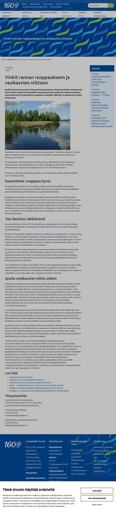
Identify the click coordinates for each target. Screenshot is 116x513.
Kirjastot (74, 464)
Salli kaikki (97, 491)
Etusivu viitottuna (78, 474)
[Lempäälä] (11, 5)
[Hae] (111, 5)
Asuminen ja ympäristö (7, 14)
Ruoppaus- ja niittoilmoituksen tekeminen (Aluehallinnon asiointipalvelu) (39, 391)
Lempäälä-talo (77, 467)
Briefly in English (62, 4)
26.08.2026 (95, 100)
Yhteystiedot (35, 4)
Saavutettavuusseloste (35, 478)
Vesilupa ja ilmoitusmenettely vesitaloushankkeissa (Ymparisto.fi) (36, 388)
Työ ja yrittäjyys (66, 14)
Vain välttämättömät (97, 498)
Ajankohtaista (12, 59)
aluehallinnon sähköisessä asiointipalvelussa (50, 234)
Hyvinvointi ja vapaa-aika (48, 14)
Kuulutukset (76, 457)
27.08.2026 (95, 74)
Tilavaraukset (48, 4)
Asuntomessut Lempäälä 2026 (34, 7)
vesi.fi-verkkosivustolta (14, 176)
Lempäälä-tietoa (82, 14)
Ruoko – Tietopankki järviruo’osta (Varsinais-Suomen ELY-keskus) (36, 385)
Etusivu (4, 59)
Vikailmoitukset (77, 460)
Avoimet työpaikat (78, 470)
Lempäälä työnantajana (100, 14)
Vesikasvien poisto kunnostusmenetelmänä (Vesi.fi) (30, 383)
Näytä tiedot (97, 505)
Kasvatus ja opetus (27, 14)
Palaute (24, 4)
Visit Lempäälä (56, 7)
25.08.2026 (95, 115)
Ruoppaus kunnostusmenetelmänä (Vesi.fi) (27, 380)
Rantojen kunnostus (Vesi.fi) (21, 377)
